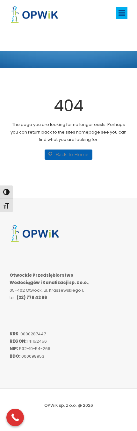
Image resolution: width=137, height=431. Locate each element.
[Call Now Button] (15, 417)
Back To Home (72, 154)
